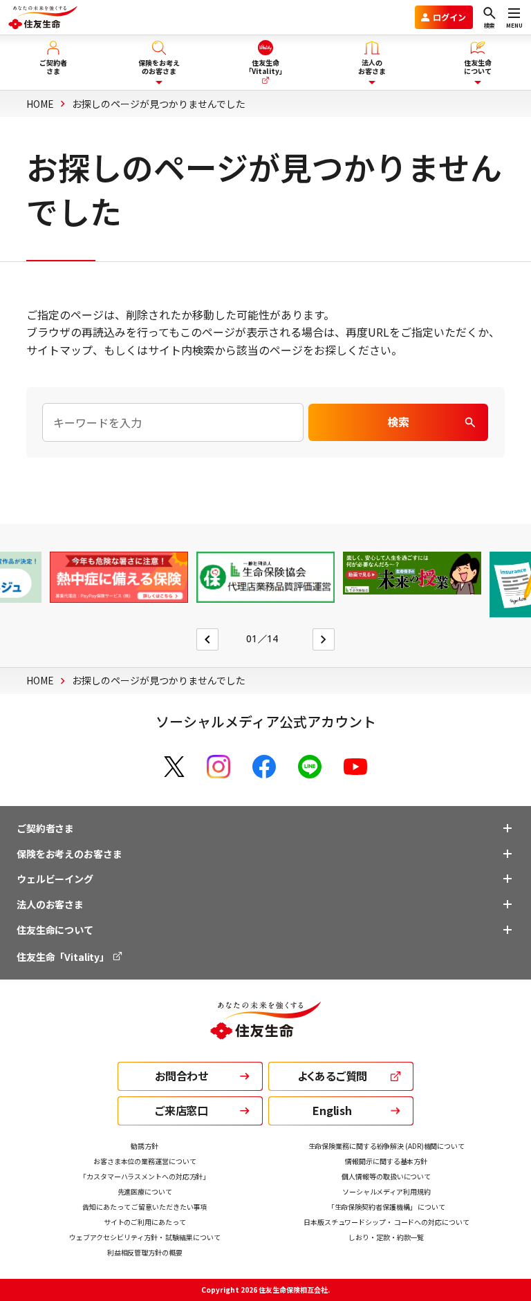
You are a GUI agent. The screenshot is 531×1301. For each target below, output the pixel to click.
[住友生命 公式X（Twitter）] (174, 766)
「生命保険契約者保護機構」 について (386, 1206)
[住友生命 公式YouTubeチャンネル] (355, 766)
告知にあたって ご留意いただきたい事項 (144, 1206)
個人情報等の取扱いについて (386, 1176)
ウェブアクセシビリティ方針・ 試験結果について (145, 1237)
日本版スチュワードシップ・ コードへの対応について (386, 1222)
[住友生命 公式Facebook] (264, 766)
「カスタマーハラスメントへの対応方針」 (144, 1176)
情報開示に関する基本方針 (386, 1161)
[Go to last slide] (207, 639)
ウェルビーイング (55, 879)
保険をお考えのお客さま (69, 854)
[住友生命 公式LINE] (310, 766)
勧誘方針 (144, 1146)
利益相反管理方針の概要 (145, 1252)
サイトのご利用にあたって (145, 1222)
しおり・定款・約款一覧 (386, 1237)
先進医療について (145, 1191)
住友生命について (55, 930)
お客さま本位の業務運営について (144, 1161)
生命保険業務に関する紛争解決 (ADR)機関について (386, 1146)
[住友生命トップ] (265, 1030)
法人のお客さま (50, 904)
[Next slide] (324, 639)
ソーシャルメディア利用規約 (386, 1191)
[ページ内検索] (172, 422)
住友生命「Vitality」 (64, 957)
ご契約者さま (45, 828)
